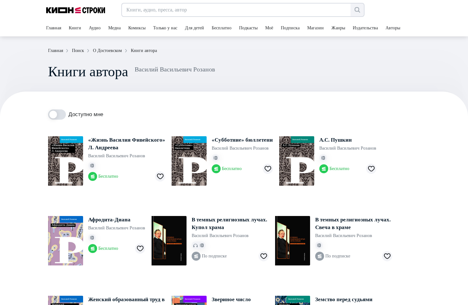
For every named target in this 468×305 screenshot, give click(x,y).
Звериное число (231, 299)
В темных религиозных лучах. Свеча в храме (353, 223)
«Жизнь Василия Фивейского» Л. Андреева (126, 144)
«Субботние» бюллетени (242, 140)
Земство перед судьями (343, 299)
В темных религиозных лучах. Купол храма (229, 223)
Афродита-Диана (109, 220)
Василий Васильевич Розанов (116, 155)
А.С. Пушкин (335, 140)
